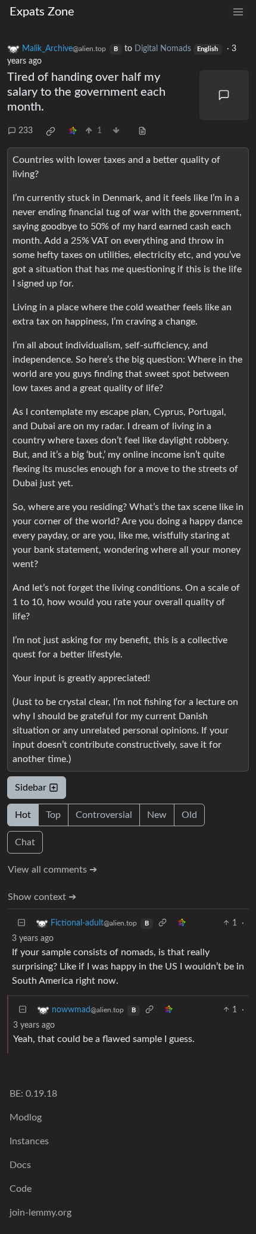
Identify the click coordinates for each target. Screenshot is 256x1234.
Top (53, 815)
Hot (23, 815)
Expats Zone (42, 12)
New (157, 815)
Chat (25, 842)
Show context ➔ (42, 897)
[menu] (238, 12)
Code (21, 1189)
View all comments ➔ (52, 869)
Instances (29, 1141)
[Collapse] (21, 923)
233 (25, 131)
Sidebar (30, 787)
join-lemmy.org (40, 1212)
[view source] (142, 131)
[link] (50, 131)
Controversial (104, 815)
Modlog (26, 1117)
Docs (20, 1165)
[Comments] (224, 95)
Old (189, 815)
